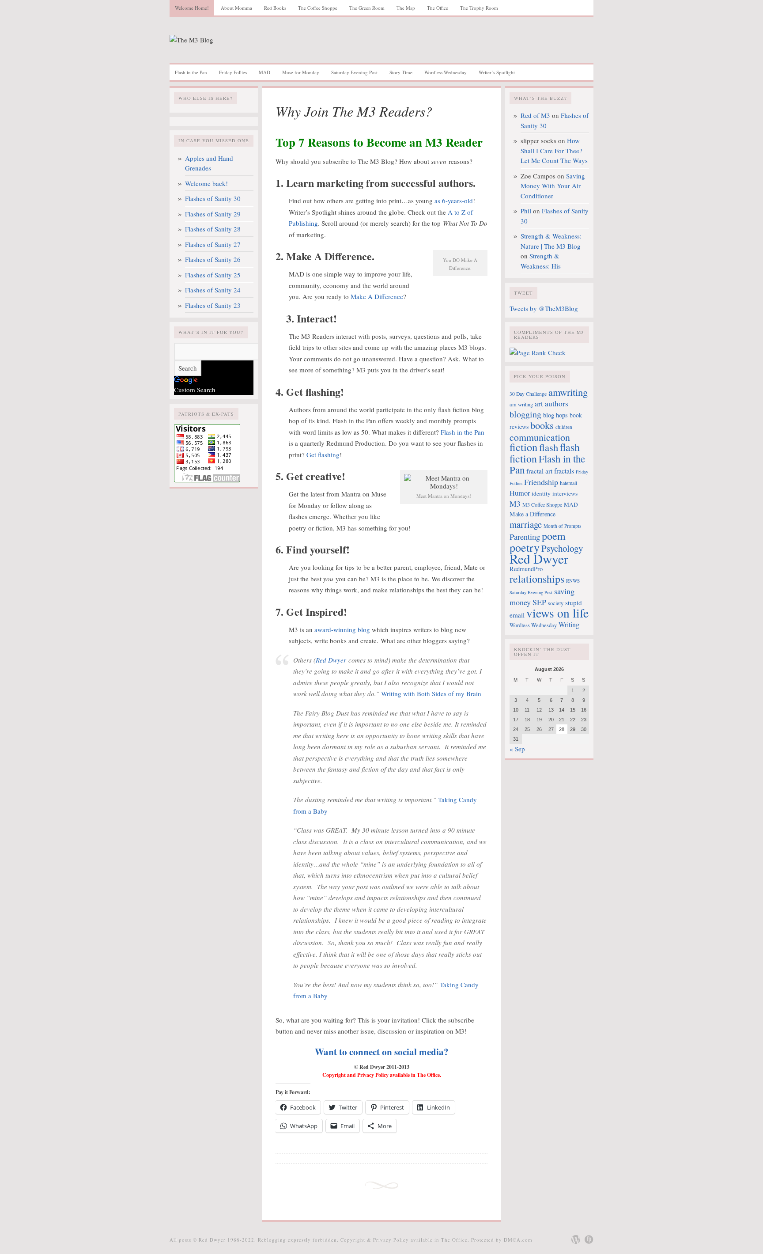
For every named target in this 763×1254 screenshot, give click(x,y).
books (542, 425)
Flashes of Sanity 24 (213, 289)
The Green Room (367, 7)
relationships (537, 579)
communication (540, 437)
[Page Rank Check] (538, 352)
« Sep (517, 748)
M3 (515, 503)
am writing (521, 404)
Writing (569, 624)
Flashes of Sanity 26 (213, 259)
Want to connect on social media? (382, 1051)
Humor (520, 493)
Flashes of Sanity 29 (213, 213)
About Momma (236, 7)
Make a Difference (532, 514)
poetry (525, 547)
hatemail (568, 482)
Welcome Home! (192, 7)
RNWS (573, 580)
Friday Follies (233, 72)
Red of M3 (535, 115)
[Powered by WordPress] (575, 1239)
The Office (437, 7)
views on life (557, 613)
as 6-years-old (453, 200)
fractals (564, 471)
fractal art (539, 470)
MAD (264, 72)
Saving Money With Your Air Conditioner (553, 185)
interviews (565, 493)
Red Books (275, 7)
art (539, 403)
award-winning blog (342, 629)
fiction (523, 446)
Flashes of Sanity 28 (213, 228)
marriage (526, 524)
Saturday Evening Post (354, 72)
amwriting (568, 391)
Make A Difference (377, 296)
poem (554, 536)
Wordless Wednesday (445, 72)
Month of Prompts (562, 526)
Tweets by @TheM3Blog (544, 308)
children (563, 427)
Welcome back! (206, 183)
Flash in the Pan (191, 72)
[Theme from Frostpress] (589, 1239)
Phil (526, 210)
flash (548, 447)
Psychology (562, 548)
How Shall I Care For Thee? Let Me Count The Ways (554, 150)
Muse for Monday (300, 72)
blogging (525, 414)
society (555, 602)
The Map (406, 7)
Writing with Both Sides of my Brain (431, 693)
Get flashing (323, 454)
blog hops (555, 415)
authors (556, 403)
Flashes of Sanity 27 (213, 244)
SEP (539, 602)
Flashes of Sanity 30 (213, 198)
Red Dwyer (332, 659)
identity (541, 493)
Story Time (400, 72)
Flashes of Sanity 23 (213, 305)
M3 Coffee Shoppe (542, 504)
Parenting (525, 536)
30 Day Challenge (528, 393)
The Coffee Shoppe (317, 7)
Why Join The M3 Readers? (354, 111)
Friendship (541, 482)
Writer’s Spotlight (497, 72)
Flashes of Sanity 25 (213, 274)
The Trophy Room (479, 7)
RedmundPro (526, 568)
